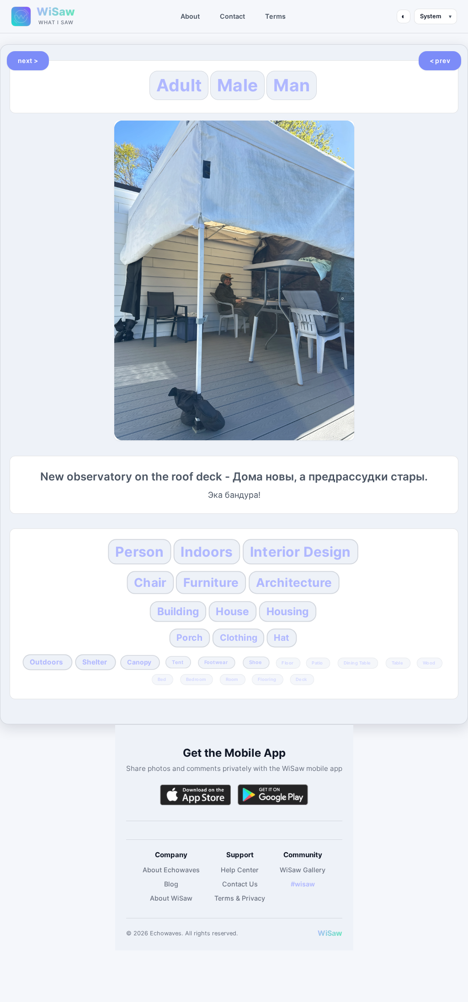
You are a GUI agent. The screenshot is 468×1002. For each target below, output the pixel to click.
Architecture (294, 582)
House (233, 611)
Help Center (240, 870)
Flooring (267, 679)
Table (398, 662)
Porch (189, 637)
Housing (287, 611)
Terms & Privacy (239, 898)
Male (237, 85)
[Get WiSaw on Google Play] (272, 795)
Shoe (255, 662)
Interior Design (300, 551)
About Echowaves (171, 870)
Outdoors (46, 662)
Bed (162, 679)
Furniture (211, 582)
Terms (275, 16)
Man (291, 85)
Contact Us (240, 884)
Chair (150, 582)
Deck (301, 679)
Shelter (94, 662)
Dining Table (357, 662)
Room (232, 679)
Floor (287, 662)
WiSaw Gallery (302, 870)
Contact (232, 16)
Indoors (207, 551)
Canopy (139, 662)
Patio (317, 662)
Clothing (238, 637)
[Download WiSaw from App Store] (195, 795)
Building (178, 611)
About (190, 16)
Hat (281, 637)
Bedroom (196, 679)
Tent (177, 662)
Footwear (216, 662)
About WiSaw (171, 898)
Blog (171, 884)
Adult (179, 85)
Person (139, 551)
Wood (429, 662)
